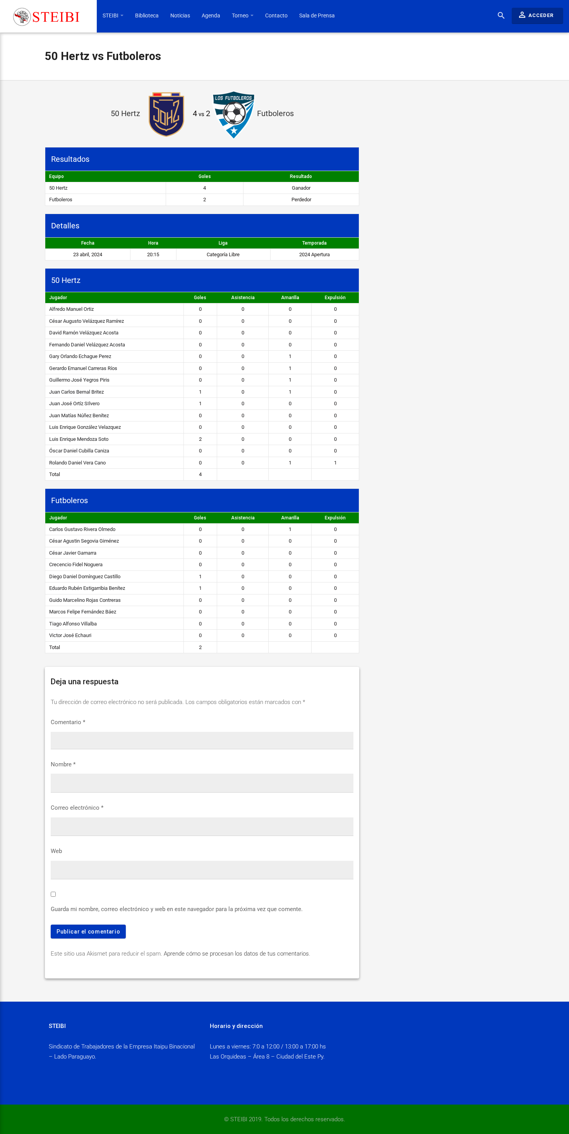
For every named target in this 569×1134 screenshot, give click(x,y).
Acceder (536, 14)
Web (56, 851)
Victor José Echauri (70, 635)
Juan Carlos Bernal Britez (76, 392)
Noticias (180, 15)
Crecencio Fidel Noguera (76, 564)
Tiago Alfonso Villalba (73, 624)
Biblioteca (147, 15)
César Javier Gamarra (72, 553)
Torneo (241, 15)
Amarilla (290, 297)
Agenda (211, 15)
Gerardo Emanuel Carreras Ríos (83, 368)
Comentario (68, 722)
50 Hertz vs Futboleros (103, 56)
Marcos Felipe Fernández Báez (82, 612)
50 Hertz (58, 188)
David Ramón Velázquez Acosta (83, 333)
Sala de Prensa (317, 15)
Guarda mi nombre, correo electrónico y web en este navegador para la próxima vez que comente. (177, 909)
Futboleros (60, 199)
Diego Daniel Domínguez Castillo (84, 576)
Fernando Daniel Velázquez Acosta (87, 345)
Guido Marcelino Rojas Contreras (85, 600)
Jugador (58, 297)
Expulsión (335, 297)
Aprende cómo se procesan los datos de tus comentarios (236, 953)
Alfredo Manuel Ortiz (71, 309)
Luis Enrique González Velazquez (85, 427)
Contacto (276, 15)
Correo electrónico (77, 807)
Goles (200, 297)
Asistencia (243, 297)
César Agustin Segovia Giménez (84, 541)
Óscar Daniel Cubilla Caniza (79, 451)
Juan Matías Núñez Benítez (79, 415)
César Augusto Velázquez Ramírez (86, 321)
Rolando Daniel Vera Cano (77, 463)
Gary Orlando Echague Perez (80, 356)
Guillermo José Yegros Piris (79, 380)
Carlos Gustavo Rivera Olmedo (82, 529)
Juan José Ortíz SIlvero (74, 403)
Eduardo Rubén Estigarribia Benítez (87, 588)
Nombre (63, 764)
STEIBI (111, 15)
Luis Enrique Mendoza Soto (78, 439)
